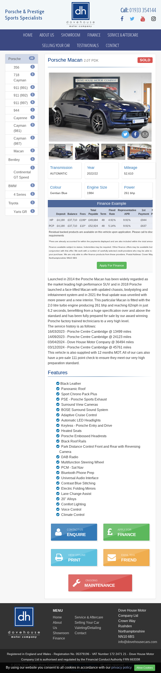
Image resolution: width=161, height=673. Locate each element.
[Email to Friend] (144, 134)
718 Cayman (23, 77)
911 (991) (23, 88)
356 (23, 67)
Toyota (20, 203)
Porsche (20, 59)
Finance (93, 35)
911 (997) (23, 103)
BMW (20, 186)
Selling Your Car (56, 45)
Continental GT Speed (23, 172)
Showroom (70, 35)
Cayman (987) (23, 140)
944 (23, 110)
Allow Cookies (144, 667)
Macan (23, 151)
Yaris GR (23, 212)
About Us (47, 35)
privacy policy (121, 667)
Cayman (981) (23, 128)
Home (27, 35)
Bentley (20, 160)
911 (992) (23, 95)
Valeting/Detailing (88, 628)
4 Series (23, 194)
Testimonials (88, 45)
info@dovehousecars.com (137, 642)
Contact (112, 45)
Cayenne (23, 118)
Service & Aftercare (123, 35)
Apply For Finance (112, 265)
